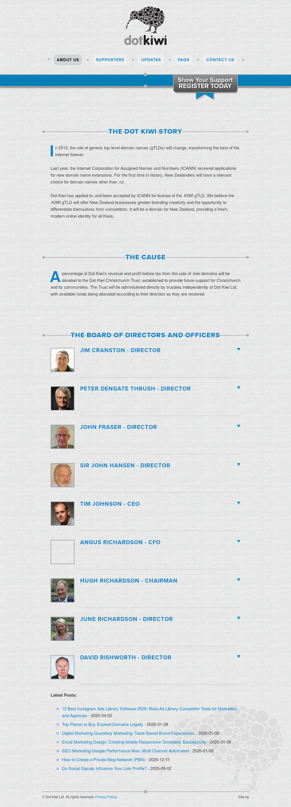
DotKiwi (145, 24)
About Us (68, 59)
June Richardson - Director (126, 618)
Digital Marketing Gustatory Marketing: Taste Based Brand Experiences (128, 733)
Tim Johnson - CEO (110, 503)
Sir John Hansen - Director (125, 465)
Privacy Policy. (106, 796)
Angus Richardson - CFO (120, 541)
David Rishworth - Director (126, 657)
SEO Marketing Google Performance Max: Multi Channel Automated (125, 751)
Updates (151, 59)
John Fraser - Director (118, 426)
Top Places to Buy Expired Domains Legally (102, 724)
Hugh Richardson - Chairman (129, 580)
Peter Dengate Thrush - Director (135, 388)
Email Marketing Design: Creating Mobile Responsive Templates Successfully (134, 742)
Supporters (110, 59)
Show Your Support (205, 83)
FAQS (183, 59)
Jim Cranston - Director (120, 349)
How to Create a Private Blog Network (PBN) (103, 759)
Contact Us (220, 59)
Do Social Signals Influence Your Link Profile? (104, 768)
